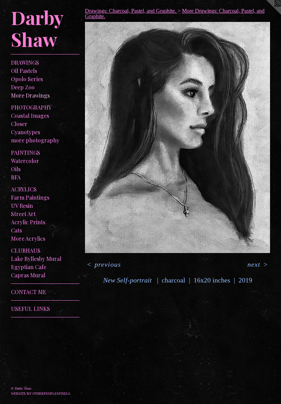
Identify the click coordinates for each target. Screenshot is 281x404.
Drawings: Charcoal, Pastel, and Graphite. (131, 11)
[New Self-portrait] (177, 137)
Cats (16, 230)
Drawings (25, 62)
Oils (16, 169)
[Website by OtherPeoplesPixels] (267, 13)
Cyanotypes (25, 132)
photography (31, 107)
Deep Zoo (23, 87)
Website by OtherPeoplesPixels (40, 393)
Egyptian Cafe (28, 266)
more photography (35, 140)
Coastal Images (30, 115)
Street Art (23, 213)
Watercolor (25, 160)
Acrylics (24, 189)
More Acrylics (28, 238)
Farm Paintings (30, 197)
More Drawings (30, 95)
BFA (16, 177)
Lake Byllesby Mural (36, 258)
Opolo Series (27, 79)
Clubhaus (25, 250)
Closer (19, 123)
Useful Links (30, 308)
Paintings (25, 152)
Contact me (28, 291)
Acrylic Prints (28, 222)
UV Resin (22, 205)
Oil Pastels (24, 70)
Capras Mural (28, 275)
